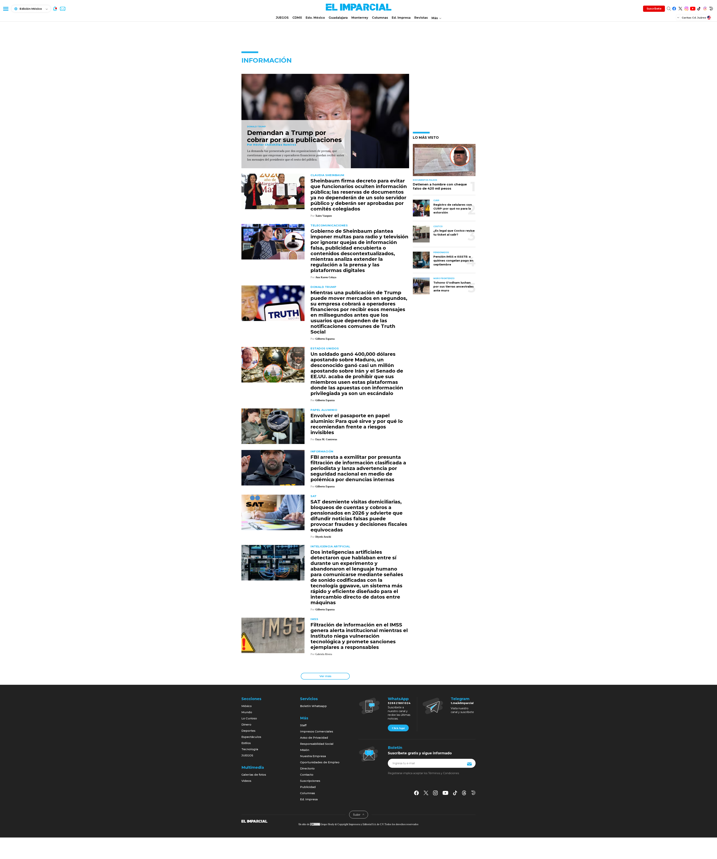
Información (322, 451)
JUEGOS (282, 17)
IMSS (314, 619)
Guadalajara (338, 17)
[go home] (254, 821)
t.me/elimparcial (462, 703)
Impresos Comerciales (316, 731)
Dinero (246, 724)
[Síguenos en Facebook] (674, 8)
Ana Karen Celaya (325, 277)
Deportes (248, 730)
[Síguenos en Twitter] (680, 8)
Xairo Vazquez (323, 215)
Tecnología (249, 749)
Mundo (246, 712)
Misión (304, 750)
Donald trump (256, 127)
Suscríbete (654, 8)
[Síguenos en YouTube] (693, 8)
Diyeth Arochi (323, 536)
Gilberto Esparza (325, 338)
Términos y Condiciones (443, 773)
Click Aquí (398, 728)
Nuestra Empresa (313, 756)
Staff (303, 725)
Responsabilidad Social (316, 744)
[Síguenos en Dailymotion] (711, 8)
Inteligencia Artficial (330, 546)
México (246, 706)
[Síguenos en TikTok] (699, 8)
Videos (246, 781)
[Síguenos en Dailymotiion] (473, 793)
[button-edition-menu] (678, 17)
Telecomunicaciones (329, 225)
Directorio (307, 768)
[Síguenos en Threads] (705, 8)
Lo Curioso (249, 718)
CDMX (297, 17)
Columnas (380, 17)
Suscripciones (310, 781)
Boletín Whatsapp (313, 706)
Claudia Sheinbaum (327, 175)
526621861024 (399, 703)
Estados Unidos (325, 348)
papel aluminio (324, 409)
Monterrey (359, 17)
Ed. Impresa (401, 17)
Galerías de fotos (253, 774)
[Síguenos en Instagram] (686, 8)
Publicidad (308, 787)
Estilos (246, 743)
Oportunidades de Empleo (319, 762)
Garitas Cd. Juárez (694, 17)
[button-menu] (5, 8)
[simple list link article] (444, 161)
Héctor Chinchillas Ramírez (274, 144)
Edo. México (315, 17)
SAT (314, 496)
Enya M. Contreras (326, 439)
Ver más (325, 676)
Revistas (421, 17)
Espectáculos (251, 737)
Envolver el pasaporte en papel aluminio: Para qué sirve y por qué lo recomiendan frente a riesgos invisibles (357, 424)
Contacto (306, 774)
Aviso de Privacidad (314, 737)
